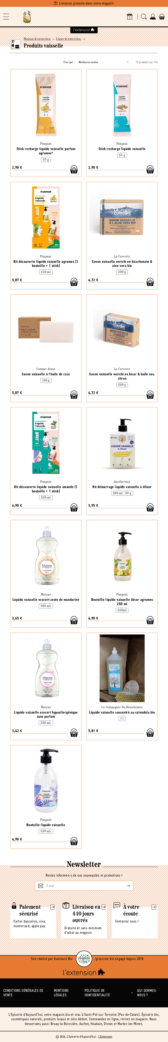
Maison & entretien (37, 39)
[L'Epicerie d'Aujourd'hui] (27, 16)
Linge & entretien (68, 39)
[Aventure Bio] (84, 959)
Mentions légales (61, 993)
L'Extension (105, 1036)
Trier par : (69, 62)
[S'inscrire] (125, 886)
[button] (6, 16)
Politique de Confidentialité (97, 993)
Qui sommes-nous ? (147, 993)
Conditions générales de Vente (23, 993)
